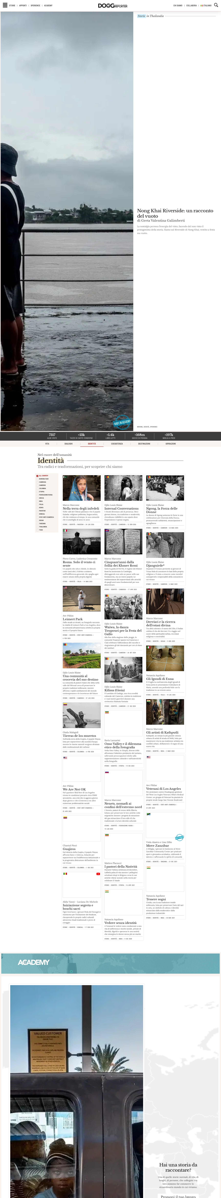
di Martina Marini (151, 220)
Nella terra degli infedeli (81, 508)
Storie (12, 5)
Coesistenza (117, 444)
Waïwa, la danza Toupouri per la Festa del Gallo (123, 630)
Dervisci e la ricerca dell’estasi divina (160, 623)
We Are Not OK (74, 789)
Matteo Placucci (112, 863)
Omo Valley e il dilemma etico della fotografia (122, 745)
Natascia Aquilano (155, 675)
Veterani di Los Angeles (163, 789)
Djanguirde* (155, 565)
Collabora (191, 5)
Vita (47, 444)
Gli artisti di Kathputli (162, 732)
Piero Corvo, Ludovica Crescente (80, 558)
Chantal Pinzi (70, 845)
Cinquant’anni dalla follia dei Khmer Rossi (121, 563)
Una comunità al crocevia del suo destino (80, 677)
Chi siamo (177, 5)
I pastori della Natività (120, 866)
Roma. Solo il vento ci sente (79, 563)
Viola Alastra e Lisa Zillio (159, 842)
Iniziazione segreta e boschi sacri (78, 906)
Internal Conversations (121, 508)
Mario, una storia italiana (165, 215)
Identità (92, 444)
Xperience (35, 5)
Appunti (23, 5)
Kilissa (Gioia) (114, 690)
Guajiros (69, 849)
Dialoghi (69, 444)
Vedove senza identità (120, 923)
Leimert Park (73, 619)
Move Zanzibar (157, 845)
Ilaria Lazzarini (112, 740)
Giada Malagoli (70, 732)
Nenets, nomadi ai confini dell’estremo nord (123, 805)
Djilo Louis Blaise (113, 505)
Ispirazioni (171, 444)
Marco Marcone (71, 505)
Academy (48, 5)
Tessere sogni (156, 899)
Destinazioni (144, 444)
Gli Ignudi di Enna (160, 679)
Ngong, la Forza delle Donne (162, 510)
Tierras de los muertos (79, 736)
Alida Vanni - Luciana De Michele (80, 901)
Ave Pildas (68, 615)
